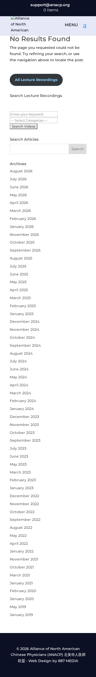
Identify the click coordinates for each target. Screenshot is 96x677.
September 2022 (25, 519)
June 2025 (19, 274)
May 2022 (18, 535)
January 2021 (21, 583)
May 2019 (18, 606)
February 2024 (23, 400)
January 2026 (22, 226)
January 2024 (22, 408)
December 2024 (24, 321)
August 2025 (21, 258)
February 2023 (23, 480)
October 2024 (22, 337)
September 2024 (25, 345)
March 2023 (20, 472)
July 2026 (18, 179)
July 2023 (18, 448)
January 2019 (21, 614)
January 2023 (22, 488)
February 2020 (23, 591)
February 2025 (23, 306)
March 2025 (20, 298)
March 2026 (20, 210)
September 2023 (25, 440)
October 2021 (22, 567)
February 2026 (23, 218)
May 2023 (18, 464)
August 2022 (21, 527)
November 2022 (24, 504)
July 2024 (18, 361)
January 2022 (22, 551)
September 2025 (25, 250)
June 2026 (19, 187)
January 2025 (22, 313)
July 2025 (18, 266)
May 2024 (18, 377)
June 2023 (19, 456)
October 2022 (22, 512)
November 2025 (24, 234)
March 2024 (20, 393)
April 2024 (19, 385)
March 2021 (20, 575)
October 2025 (22, 242)
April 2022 (19, 543)
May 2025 (18, 282)
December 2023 (24, 416)
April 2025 (19, 290)
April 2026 (19, 202)
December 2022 (24, 496)
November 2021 (24, 559)
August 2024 (21, 353)
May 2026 (18, 195)
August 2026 (21, 171)
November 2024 (24, 329)
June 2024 (19, 369)
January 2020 (22, 598)
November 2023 (24, 424)
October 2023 (22, 432)
